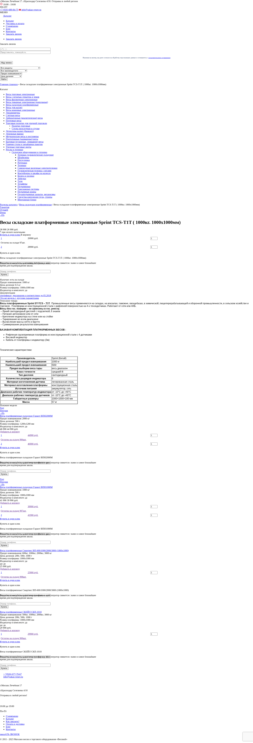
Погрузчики (24, 160)
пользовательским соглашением (159, 58)
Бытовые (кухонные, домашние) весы (24, 141)
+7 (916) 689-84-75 (9, 9)
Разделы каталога (8, 204)
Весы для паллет (14, 107)
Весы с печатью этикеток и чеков (22, 97)
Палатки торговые (21, 126)
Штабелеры (23, 157)
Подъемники (24, 186)
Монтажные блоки (27, 199)
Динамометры (13, 112)
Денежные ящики (15, 134)
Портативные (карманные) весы (22, 139)
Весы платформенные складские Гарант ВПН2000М (26, 416)
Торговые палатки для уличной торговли (26, 123)
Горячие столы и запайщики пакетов (24, 144)
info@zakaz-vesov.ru (31, 9)
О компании (12, 26)
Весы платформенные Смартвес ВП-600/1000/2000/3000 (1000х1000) (34, 550)
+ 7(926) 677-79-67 (12, 674)
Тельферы (22, 184)
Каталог (10, 21)
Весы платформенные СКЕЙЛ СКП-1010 (21, 612)
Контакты (11, 31)
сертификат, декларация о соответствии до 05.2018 (25, 295)
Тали (20, 181)
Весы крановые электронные (20, 110)
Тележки (22, 165)
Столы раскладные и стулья (25, 128)
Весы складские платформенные (22, 105)
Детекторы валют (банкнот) (20, 131)
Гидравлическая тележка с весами (34, 170)
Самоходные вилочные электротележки (37, 168)
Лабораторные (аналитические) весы (24, 118)
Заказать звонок (14, 34)
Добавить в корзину (19, 437)
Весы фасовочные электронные (21, 99)
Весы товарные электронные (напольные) (27, 102)
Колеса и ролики (26, 176)
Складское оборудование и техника (29, 152)
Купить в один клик (10, 235)
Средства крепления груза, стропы (35, 197)
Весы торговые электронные (20, 94)
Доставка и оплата (15, 23)
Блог (8, 29)
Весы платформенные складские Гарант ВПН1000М (26, 487)
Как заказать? (12, 721)
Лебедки (22, 178)
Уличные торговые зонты (18, 147)
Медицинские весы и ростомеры (22, 136)
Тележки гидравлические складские (36, 155)
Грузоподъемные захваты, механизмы (36, 194)
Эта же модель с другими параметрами (19, 298)
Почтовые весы (13, 120)
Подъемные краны (27, 192)
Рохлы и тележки (14, 149)
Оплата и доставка (15, 724)
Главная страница (9, 84)
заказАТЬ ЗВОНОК (10, 734)
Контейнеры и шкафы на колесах (34, 173)
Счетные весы (13, 115)
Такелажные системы (28, 189)
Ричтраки (22, 163)
